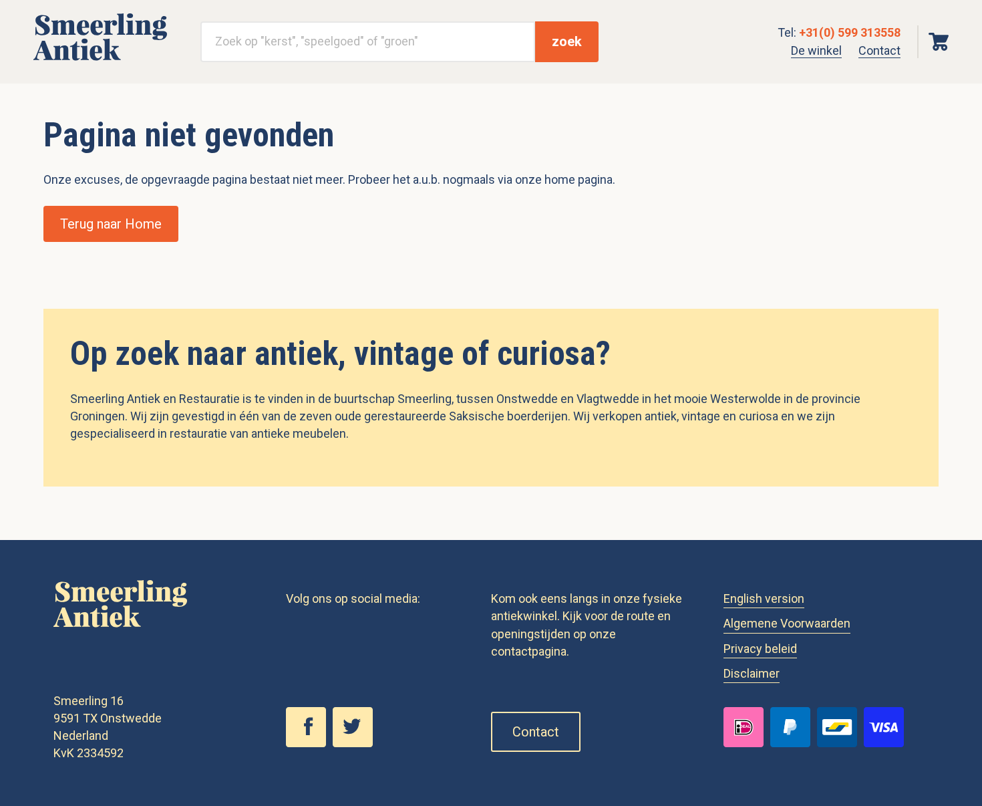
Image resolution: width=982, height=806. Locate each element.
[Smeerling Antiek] (100, 61)
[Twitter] (356, 743)
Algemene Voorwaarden (786, 623)
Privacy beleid (760, 649)
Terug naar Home (111, 224)
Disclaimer (751, 673)
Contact (879, 50)
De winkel (816, 50)
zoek (567, 41)
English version (763, 598)
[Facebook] (309, 743)
